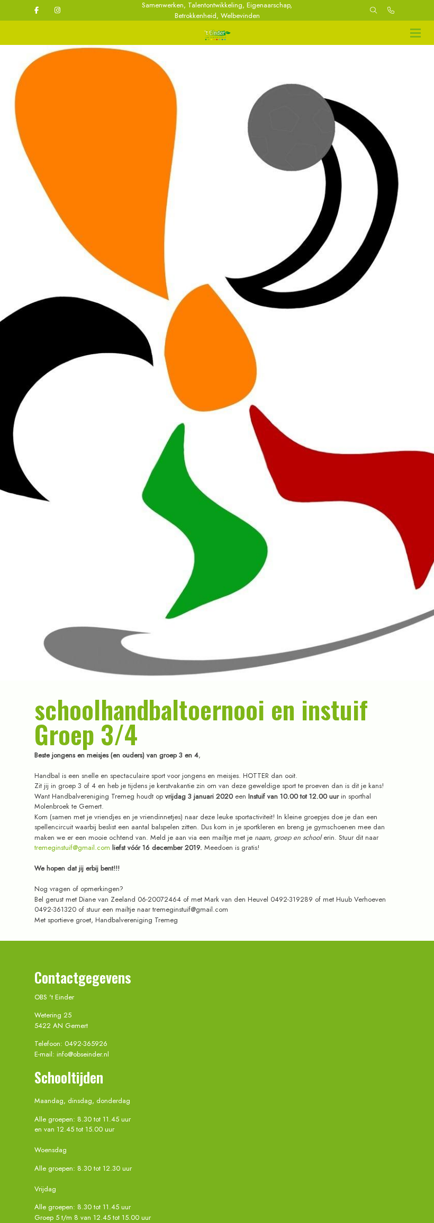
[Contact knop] (390, 10)
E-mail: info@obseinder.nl (71, 1054)
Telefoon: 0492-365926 (70, 1044)
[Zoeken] (373, 10)
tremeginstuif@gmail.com (72, 847)
